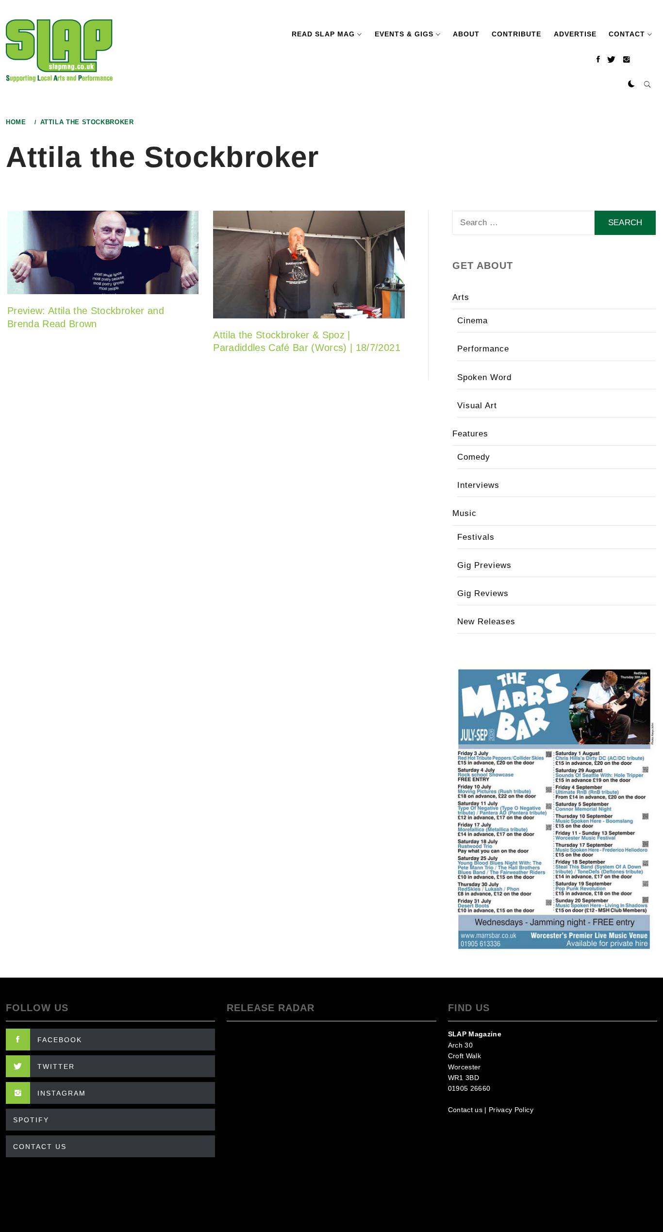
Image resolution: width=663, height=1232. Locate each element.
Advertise (575, 34)
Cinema (472, 320)
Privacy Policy (511, 1110)
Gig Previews (484, 565)
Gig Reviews (483, 593)
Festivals (476, 537)
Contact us (465, 1110)
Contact (627, 34)
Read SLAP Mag (323, 34)
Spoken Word (484, 377)
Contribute (516, 34)
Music (464, 513)
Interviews (478, 485)
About (466, 34)
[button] (631, 84)
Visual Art (477, 405)
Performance (483, 348)
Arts (460, 297)
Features (470, 433)
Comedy (473, 457)
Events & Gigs (404, 34)
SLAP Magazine (474, 1034)
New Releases (486, 621)
